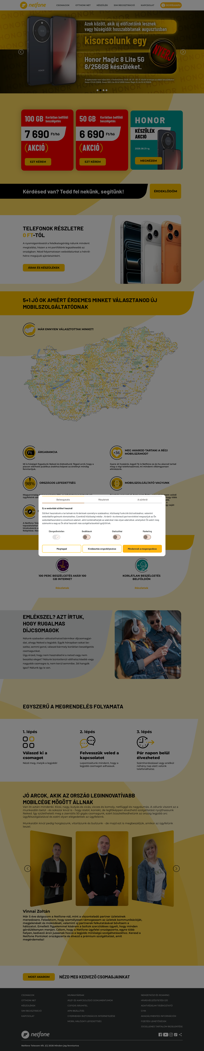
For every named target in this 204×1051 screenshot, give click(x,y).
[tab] (63, 499)
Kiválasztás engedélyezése (102, 548)
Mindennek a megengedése (142, 548)
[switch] (87, 537)
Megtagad (62, 548)
